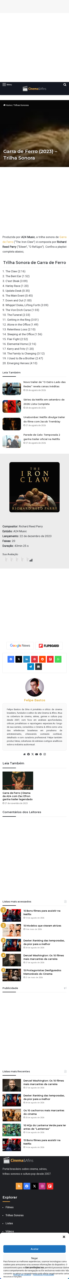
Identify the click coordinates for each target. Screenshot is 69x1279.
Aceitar (35, 1249)
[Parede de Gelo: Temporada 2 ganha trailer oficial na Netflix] (12, 440)
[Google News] (20, 645)
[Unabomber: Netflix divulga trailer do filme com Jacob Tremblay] (12, 422)
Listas (9, 1223)
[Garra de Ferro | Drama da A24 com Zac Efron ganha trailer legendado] (18, 781)
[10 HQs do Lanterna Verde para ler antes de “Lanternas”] (12, 1130)
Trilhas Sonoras (21, 105)
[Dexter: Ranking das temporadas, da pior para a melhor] (12, 945)
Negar (34, 1258)
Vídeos (10, 1231)
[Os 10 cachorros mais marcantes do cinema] (12, 1115)
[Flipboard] (48, 646)
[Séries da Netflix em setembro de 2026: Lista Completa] (12, 405)
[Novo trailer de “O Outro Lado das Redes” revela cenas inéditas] (12, 387)
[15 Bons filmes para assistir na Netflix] (12, 915)
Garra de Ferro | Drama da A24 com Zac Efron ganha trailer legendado (18, 796)
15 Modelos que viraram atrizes (42, 925)
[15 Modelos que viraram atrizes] (12, 930)
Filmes (10, 1207)
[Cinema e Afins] (34, 88)
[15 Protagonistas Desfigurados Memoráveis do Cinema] (12, 975)
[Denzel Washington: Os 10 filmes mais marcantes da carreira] (12, 960)
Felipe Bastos (34, 700)
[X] (32, 754)
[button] (64, 1236)
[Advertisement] (34, 47)
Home (8, 105)
